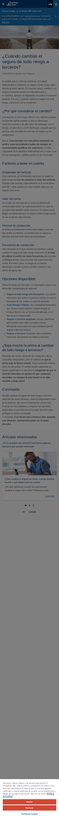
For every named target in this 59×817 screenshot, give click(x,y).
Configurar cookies (29, 814)
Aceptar (29, 802)
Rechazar (29, 808)
